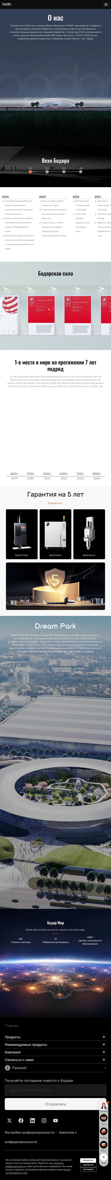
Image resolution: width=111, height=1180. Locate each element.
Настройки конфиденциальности (29, 1132)
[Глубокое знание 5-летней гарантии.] (55, 586)
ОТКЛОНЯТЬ (88, 1169)
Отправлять (55, 1104)
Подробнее (54, 503)
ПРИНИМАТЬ (88, 1160)
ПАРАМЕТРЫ (88, 1165)
